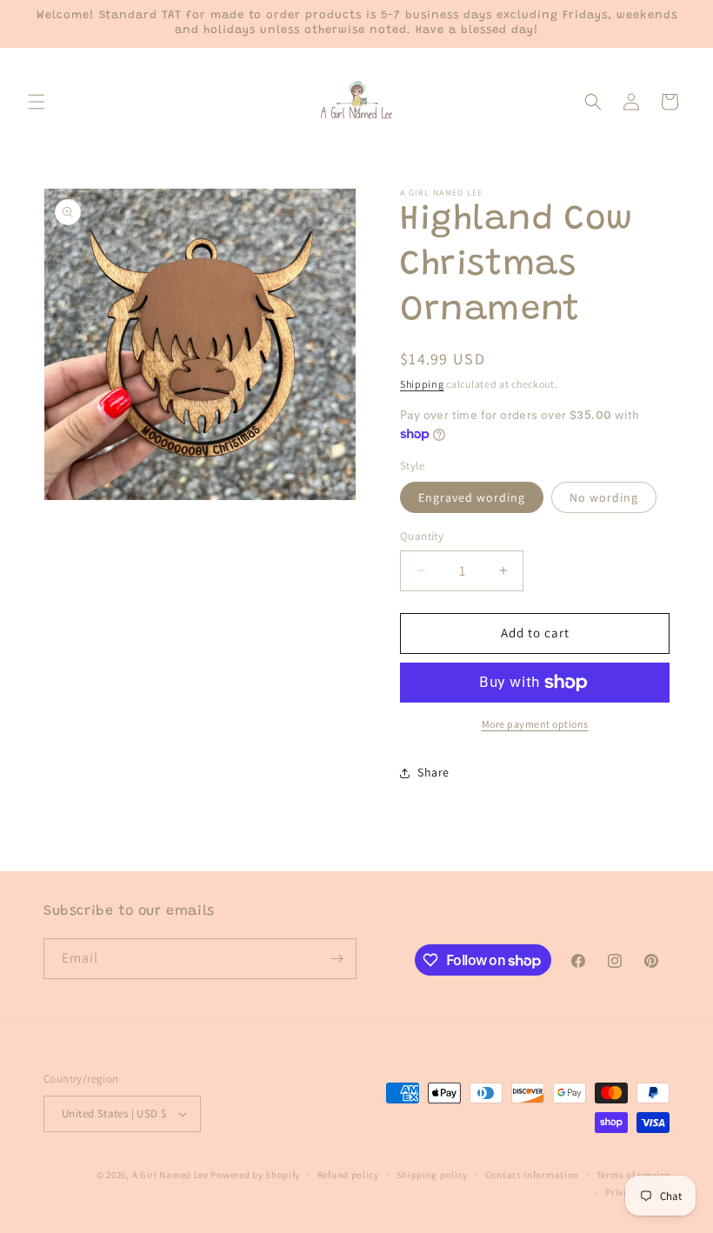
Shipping (422, 383)
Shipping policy (432, 1175)
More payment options (535, 723)
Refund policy (348, 1175)
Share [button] (433, 772)
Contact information (532, 1175)
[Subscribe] (336, 958)
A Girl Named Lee (170, 1175)
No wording (604, 497)
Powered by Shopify (255, 1175)
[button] (36, 102)
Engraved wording (471, 497)
